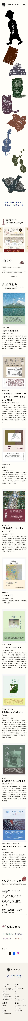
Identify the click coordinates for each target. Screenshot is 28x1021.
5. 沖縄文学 (4, 993)
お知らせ (3, 1007)
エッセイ (16, 998)
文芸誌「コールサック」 (20, 988)
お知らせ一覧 (14, 276)
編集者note (4, 1010)
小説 (15, 995)
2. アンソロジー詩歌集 (6, 988)
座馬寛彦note (7, 938)
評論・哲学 (17, 996)
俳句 (15, 993)
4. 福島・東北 (4, 991)
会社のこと (4, 1005)
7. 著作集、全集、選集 (6, 996)
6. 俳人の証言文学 (5, 994)
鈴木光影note (19, 934)
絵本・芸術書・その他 (19, 999)
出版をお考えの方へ (19, 1011)
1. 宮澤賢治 (4, 986)
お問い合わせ (4, 1011)
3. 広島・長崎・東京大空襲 (7, 989)
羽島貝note (18, 938)
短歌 (15, 991)
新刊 (15, 986)
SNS (2, 1008)
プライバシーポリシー (6, 1013)
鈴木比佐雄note (8, 934)
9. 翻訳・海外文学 (5, 999)
